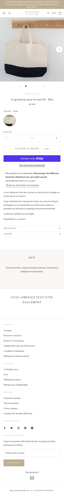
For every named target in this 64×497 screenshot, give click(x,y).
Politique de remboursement (16, 356)
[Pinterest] (25, 428)
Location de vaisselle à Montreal (18, 414)
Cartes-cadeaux (11, 408)
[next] (59, 49)
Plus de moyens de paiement (32, 165)
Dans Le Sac (32, 94)
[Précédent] (20, 86)
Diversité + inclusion (13, 336)
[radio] (10, 121)
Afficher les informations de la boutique (22, 185)
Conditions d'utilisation (14, 351)
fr (48, 13)
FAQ (6, 375)
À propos (8, 331)
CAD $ (53, 13)
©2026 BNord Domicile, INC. (21, 490)
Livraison (8, 234)
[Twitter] (11, 428)
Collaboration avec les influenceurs (19, 346)
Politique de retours (12, 380)
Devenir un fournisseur (14, 341)
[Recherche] (9, 13)
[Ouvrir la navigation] (4, 13)
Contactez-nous (11, 369)
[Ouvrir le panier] (60, 13)
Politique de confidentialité (16, 385)
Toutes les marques (12, 398)
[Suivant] (43, 86)
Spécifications (10, 228)
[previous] (4, 49)
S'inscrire (14, 463)
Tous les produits (11, 403)
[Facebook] (5, 428)
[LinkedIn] (32, 428)
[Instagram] (18, 428)
